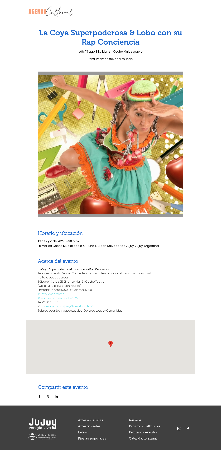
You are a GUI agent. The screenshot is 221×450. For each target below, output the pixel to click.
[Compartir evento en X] (48, 396)
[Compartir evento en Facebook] (39, 396)
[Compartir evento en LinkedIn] (56, 396)
